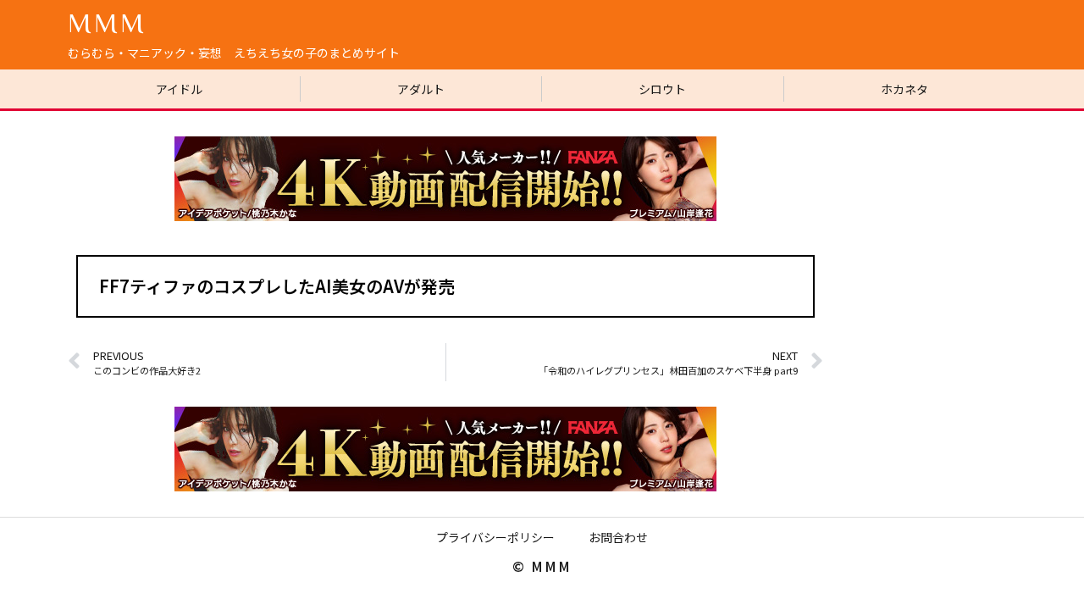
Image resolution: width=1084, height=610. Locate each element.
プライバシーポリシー (495, 537)
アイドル (179, 88)
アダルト (421, 88)
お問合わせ (618, 537)
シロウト (662, 88)
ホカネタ (904, 88)
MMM (107, 22)
